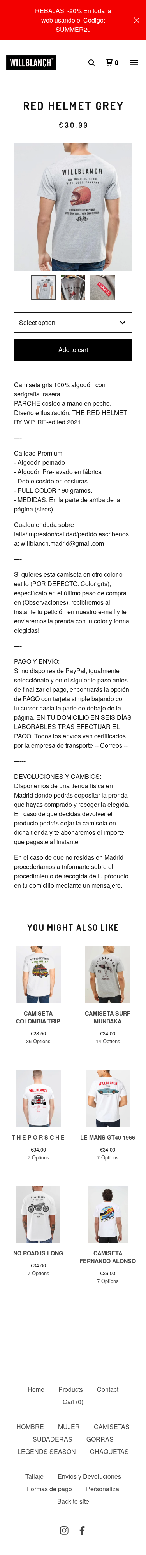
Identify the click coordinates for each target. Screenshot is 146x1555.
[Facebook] (82, 1530)
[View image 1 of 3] (43, 287)
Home (36, 1389)
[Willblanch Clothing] (31, 63)
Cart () (73, 1401)
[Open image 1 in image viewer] (73, 207)
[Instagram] (64, 1530)
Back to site (73, 1501)
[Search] (91, 62)
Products (70, 1389)
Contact (107, 1389)
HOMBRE (30, 1426)
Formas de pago (49, 1488)
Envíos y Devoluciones (89, 1476)
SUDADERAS (52, 1439)
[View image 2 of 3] (73, 287)
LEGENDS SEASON (47, 1451)
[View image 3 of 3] (102, 287)
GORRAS (100, 1439)
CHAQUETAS (109, 1451)
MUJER (69, 1426)
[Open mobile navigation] (134, 62)
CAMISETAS (112, 1426)
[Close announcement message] (136, 20)
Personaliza (102, 1488)
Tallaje (34, 1476)
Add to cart (73, 349)
